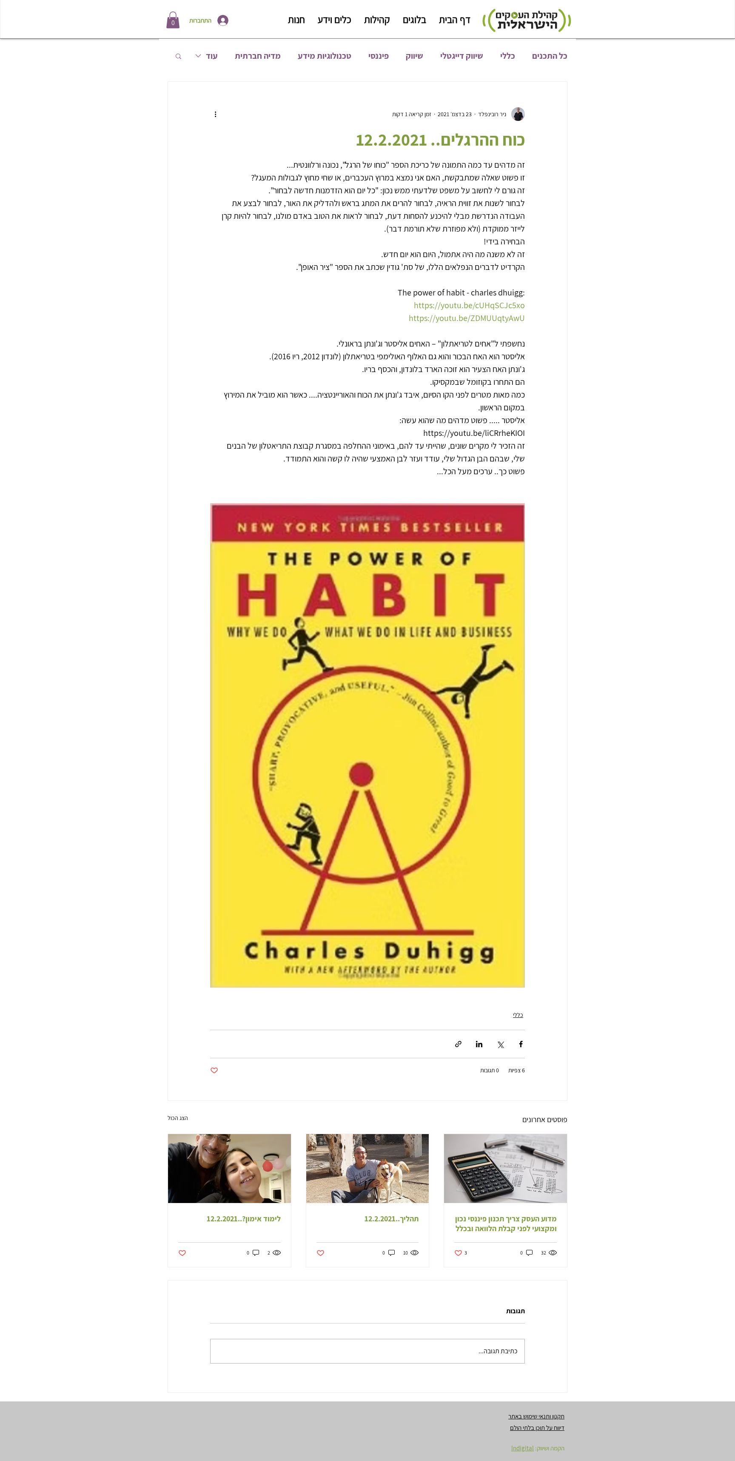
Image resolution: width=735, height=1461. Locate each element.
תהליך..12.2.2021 (392, 1218)
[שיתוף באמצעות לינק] (458, 1044)
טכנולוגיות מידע (324, 56)
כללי (507, 56)
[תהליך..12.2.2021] (367, 1168)
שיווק (414, 56)
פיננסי (378, 56)
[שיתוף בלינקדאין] (479, 1044)
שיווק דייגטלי (461, 56)
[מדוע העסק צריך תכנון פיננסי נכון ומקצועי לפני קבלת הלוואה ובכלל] (505, 1168)
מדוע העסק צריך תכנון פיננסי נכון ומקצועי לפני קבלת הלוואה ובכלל (506, 1223)
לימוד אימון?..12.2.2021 (244, 1218)
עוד (212, 56)
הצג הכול (178, 1118)
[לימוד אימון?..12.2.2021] (229, 1168)
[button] (173, 19)
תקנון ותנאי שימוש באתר (536, 1416)
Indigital (522, 1448)
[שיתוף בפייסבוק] (521, 1044)
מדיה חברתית (258, 56)
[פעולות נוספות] (215, 114)
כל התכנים (549, 56)
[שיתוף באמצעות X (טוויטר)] (500, 1044)
